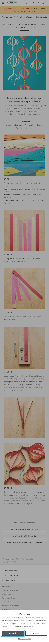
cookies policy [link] (17, 626)
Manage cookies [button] (24, 639)
